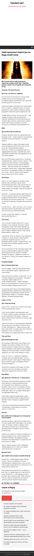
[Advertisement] (17, 27)
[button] (32, 47)
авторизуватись (6, 493)
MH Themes (27, 554)
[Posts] (7, 498)
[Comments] (27, 498)
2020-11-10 (5, 58)
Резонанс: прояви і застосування (13, 503)
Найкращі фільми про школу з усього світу (16, 539)
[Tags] (17, 498)
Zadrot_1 (12, 58)
